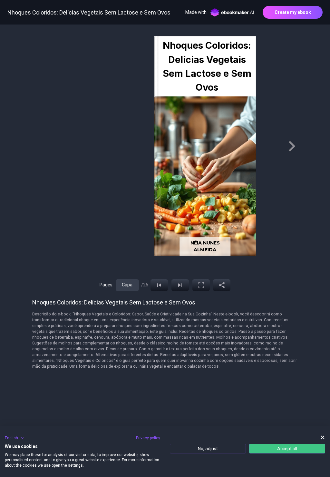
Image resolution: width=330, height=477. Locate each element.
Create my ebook (293, 12)
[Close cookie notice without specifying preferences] (322, 437)
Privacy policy (148, 438)
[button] (14, 438)
